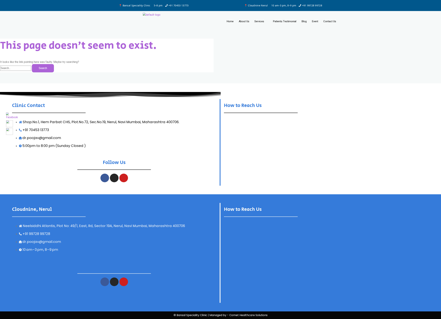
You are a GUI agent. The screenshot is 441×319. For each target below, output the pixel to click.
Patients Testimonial (284, 21)
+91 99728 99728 (312, 5)
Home (230, 21)
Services (259, 21)
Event (315, 21)
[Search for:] (16, 68)
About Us (244, 21)
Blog (304, 21)
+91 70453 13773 (178, 5)
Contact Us (329, 21)
